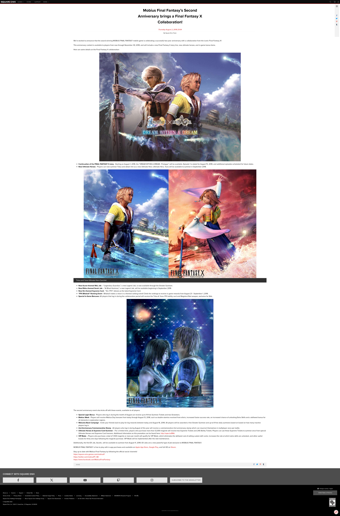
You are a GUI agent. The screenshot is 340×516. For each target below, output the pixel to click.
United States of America (325, 492)
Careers (13, 493)
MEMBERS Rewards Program (122, 495)
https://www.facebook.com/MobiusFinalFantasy (91, 459)
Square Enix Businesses (54, 498)
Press (59, 495)
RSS (135, 495)
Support (21, 493)
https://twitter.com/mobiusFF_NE (86, 457)
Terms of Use (6, 495)
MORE (45, 2)
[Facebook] (18, 480)
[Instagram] (152, 480)
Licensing (78, 495)
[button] (336, 512)
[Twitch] (118, 480)
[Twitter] (51, 480)
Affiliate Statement (106, 495)
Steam (173, 447)
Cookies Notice (68, 495)
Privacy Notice (18, 495)
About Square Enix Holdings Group (34, 498)
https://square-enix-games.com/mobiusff (88, 454)
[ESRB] (332, 502)
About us (5, 493)
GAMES (20, 2)
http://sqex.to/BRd (168, 433)
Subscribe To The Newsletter (186, 480)
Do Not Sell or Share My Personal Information (90, 498)
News (37, 493)
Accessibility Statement (91, 495)
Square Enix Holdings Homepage (12, 498)
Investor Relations (69, 498)
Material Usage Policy (49, 495)
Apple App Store (141, 447)
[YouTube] (85, 480)
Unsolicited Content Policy (32, 495)
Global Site (30, 493)
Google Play (153, 447)
